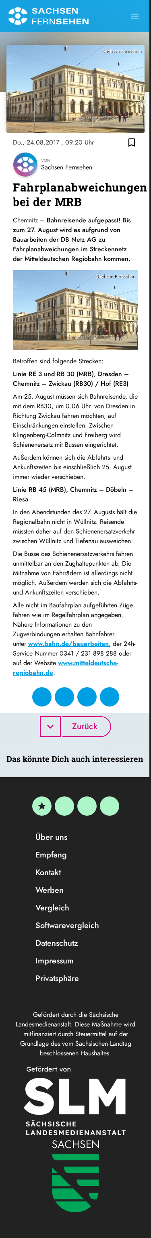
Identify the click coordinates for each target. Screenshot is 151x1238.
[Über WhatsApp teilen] (87, 697)
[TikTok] (109, 806)
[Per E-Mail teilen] (109, 697)
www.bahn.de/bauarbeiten (68, 643)
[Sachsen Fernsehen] (48, 16)
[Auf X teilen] (64, 697)
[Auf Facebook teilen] (42, 697)
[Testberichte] (42, 806)
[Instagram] (87, 806)
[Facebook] (64, 806)
